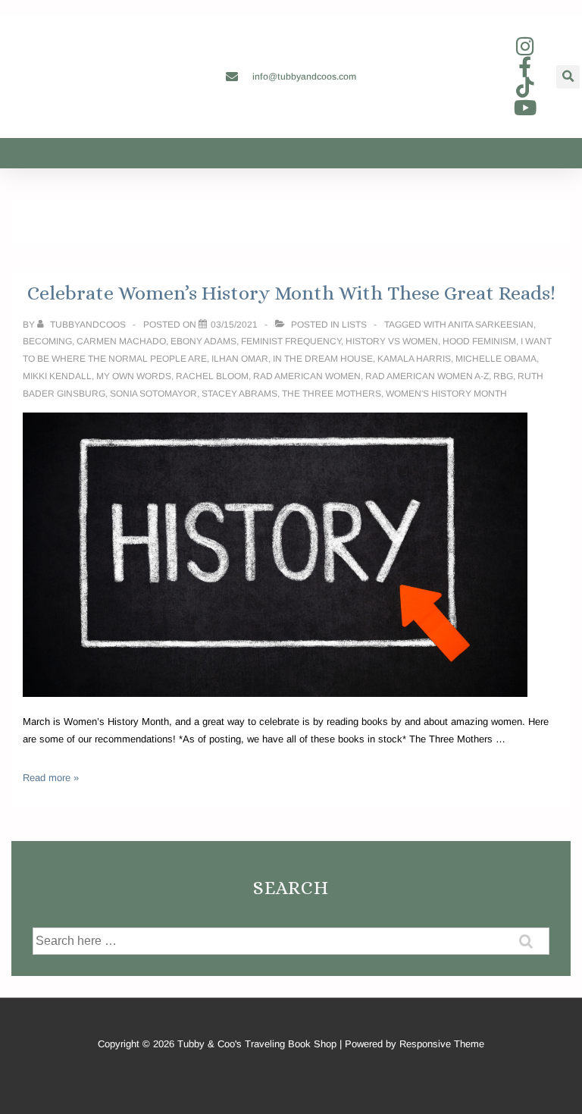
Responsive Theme (441, 1044)
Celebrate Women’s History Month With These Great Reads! (291, 292)
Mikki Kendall (57, 376)
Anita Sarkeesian (491, 324)
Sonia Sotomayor (153, 393)
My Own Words (133, 376)
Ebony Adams (203, 341)
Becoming (47, 341)
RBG (503, 376)
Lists (354, 324)
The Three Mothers (331, 393)
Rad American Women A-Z (427, 376)
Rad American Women (307, 376)
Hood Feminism (479, 341)
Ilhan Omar (239, 358)
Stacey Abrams (239, 393)
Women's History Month (446, 393)
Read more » (51, 777)
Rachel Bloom (212, 376)
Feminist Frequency (291, 341)
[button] (568, 77)
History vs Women (392, 341)
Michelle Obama (496, 358)
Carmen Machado (121, 341)
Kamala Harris (414, 358)
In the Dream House (323, 358)
